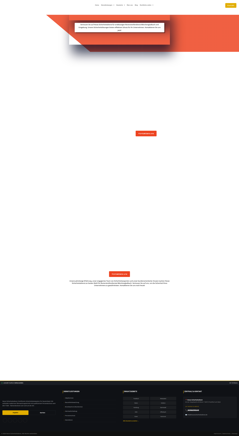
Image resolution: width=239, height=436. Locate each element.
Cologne (129, 179)
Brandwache (131, 221)
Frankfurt (129, 186)
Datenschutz (226, 433)
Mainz (136, 403)
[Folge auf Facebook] (4, 420)
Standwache (130, 226)
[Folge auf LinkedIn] (19, 420)
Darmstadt (130, 181)
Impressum (217, 433)
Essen (136, 416)
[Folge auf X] (9, 420)
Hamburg (129, 189)
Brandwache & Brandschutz (74, 407)
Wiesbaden (163, 398)
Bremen (129, 177)
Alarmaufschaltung (71, 411)
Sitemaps (235, 433)
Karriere (42, 413)
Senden (157, 341)
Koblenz (129, 194)
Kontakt (230, 5)
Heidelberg (130, 191)
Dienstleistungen (106, 5)
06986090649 (120, 356)
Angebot (15, 412)
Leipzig (128, 196)
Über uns (130, 5)
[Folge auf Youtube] (25, 420)
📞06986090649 (192, 410)
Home (97, 5)
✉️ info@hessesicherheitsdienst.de (196, 415)
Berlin (128, 174)
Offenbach (163, 412)
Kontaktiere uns (146, 133)
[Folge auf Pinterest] (14, 420)
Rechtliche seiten (145, 5)
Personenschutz (70, 415)
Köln (136, 412)
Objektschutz (131, 224)
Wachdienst (69, 420)
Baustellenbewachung (134, 219)
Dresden (129, 184)
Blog (136, 5)
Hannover (163, 416)
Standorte (119, 5)
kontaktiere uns (119, 37)
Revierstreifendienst (134, 229)
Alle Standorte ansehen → (131, 421)
